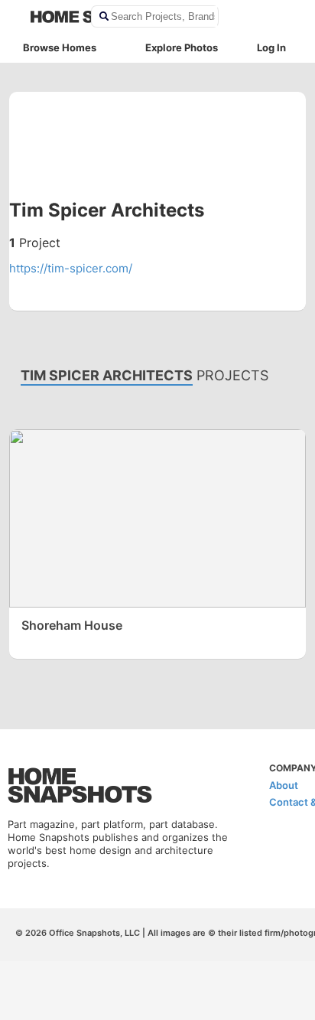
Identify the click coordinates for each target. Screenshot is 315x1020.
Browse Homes (59, 47)
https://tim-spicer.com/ (70, 268)
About (283, 785)
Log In (271, 47)
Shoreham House (71, 625)
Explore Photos (181, 47)
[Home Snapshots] (50, 17)
